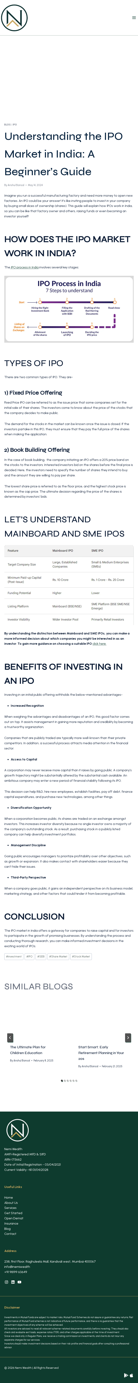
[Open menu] (135, 18)
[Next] (128, 1037)
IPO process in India (24, 267)
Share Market (58, 956)
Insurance (11, 1223)
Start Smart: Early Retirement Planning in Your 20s (101, 1053)
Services (10, 1208)
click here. (99, 644)
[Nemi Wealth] (126, 1375)
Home (8, 1198)
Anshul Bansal (16, 185)
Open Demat (13, 1218)
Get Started (13, 1213)
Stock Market (81, 956)
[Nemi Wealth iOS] (131, 1375)
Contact (10, 1234)
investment (14, 956)
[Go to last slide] (10, 1037)
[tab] (62, 1080)
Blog (7, 124)
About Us (11, 1203)
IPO (15, 124)
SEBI (41, 956)
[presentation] (34, 1018)
